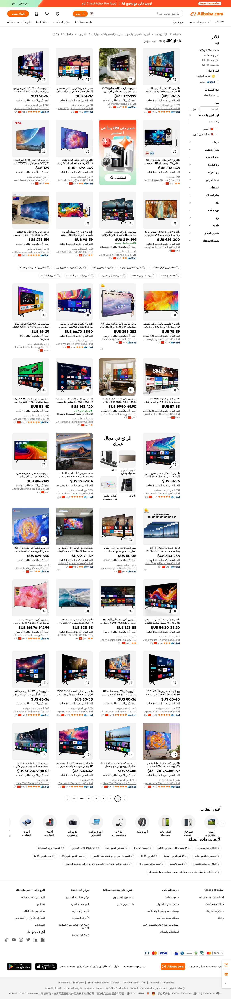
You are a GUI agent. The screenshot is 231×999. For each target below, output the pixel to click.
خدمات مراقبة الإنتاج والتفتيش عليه (161, 924)
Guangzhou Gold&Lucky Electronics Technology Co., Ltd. (30, 347)
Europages (168, 982)
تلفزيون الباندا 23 (48, 275)
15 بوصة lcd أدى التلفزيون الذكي (172, 848)
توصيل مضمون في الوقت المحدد (162, 911)
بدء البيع (41, 904)
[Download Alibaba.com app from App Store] (46, 966)
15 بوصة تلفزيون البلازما (130, 267)
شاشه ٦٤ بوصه (176, 864)
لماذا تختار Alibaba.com (211, 897)
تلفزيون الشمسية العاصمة (78, 275)
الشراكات (40, 924)
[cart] (46, 14)
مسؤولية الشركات (214, 911)
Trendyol (154, 982)
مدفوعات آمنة (171, 897)
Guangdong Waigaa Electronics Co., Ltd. (74, 343)
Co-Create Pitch (214, 904)
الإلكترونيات (161, 34)
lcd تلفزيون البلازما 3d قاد (163, 267)
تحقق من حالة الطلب (34, 911)
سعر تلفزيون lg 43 (42, 856)
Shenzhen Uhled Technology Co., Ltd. (74, 493)
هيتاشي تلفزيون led (115, 848)
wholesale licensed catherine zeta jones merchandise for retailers (182, 872)
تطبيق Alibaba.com (71, 966)
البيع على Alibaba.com (33, 897)
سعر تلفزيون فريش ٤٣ (72, 856)
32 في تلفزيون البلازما (174, 856)
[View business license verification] (148, 993)
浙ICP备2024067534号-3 (207, 993)
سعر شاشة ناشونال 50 (149, 864)
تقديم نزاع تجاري (81, 911)
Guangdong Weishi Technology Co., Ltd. (117, 254)
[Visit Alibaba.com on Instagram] (21, 940)
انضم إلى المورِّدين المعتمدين (30, 917)
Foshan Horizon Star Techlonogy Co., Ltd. (117, 414)
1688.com (78, 982)
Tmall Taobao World (98, 982)
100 (74, 798)
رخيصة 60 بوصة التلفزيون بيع (69, 267)
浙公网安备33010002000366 (174, 993)
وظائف (220, 917)
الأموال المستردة (81, 917)
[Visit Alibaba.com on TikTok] (6, 940)
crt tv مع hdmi (168, 275)
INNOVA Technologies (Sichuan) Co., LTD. (161, 180)
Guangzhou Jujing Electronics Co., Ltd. (74, 108)
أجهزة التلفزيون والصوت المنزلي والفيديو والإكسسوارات (121, 34)
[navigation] (204, 416)
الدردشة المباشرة (80, 904)
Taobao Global (130, 982)
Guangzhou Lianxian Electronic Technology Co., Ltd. (30, 108)
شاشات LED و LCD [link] (62, 34)
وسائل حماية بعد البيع (168, 917)
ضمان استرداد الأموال (167, 904)
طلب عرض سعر (125, 904)
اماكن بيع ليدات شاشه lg (205, 864)
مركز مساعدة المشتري (77, 897)
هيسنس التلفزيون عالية (205, 856)
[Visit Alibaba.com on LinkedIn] (35, 940)
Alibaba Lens (210, 966)
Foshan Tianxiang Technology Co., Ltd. (74, 421)
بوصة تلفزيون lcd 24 (141, 275)
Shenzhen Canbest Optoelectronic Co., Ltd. (74, 563)
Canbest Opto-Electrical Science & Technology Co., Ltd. (30, 251)
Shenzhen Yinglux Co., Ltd (122, 103)
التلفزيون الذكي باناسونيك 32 (33, 267)
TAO (143, 982)
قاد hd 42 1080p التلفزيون (83, 848)
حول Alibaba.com (214, 889)
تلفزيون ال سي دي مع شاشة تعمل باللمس (111, 856)
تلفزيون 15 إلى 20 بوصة (111, 275)
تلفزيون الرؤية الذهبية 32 (49, 848)
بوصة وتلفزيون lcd (101, 267)
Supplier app (131, 966)
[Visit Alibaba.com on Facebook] (42, 940)
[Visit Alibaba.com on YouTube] (14, 940)
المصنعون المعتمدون (123, 897)
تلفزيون (82, 34)
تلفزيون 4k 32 (147, 856)
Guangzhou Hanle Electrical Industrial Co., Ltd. (161, 414)
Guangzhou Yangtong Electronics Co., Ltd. (161, 339)
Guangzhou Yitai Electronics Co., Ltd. (161, 108)
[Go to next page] (67, 798)
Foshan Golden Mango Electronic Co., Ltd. (117, 339)
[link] (226, 964)
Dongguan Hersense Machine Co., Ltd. (30, 180)
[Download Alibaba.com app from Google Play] (19, 966)
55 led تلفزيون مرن (207, 848)
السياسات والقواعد (169, 931)
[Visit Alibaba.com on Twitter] (28, 940)
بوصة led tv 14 (141, 848)
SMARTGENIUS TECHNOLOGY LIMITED (74, 251)
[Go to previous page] (125, 798)
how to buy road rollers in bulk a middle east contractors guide (96, 864)
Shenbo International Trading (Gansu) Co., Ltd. (74, 180)
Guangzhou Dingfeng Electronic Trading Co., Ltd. (161, 247)
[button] (91, 14)
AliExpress (64, 982)
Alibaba (177, 34)
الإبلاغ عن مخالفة (81, 934)
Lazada (115, 982)
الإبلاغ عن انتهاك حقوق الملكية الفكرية (74, 926)
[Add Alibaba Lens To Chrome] (173, 966)
